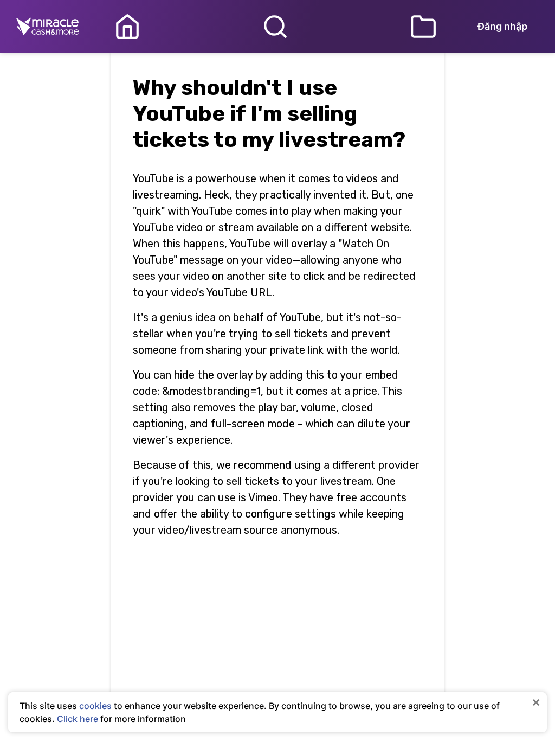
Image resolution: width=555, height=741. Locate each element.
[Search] (275, 26)
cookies (95, 705)
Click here (77, 718)
